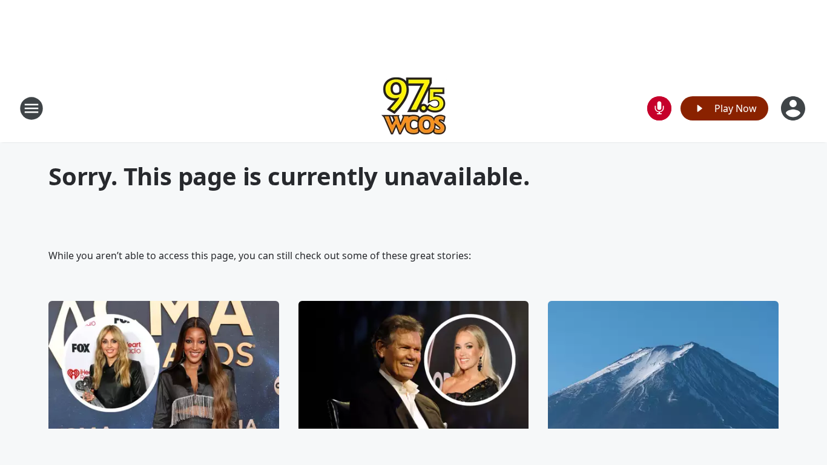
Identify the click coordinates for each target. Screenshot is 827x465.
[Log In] (794, 108)
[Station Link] (414, 108)
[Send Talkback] (659, 108)
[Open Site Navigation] (31, 108)
